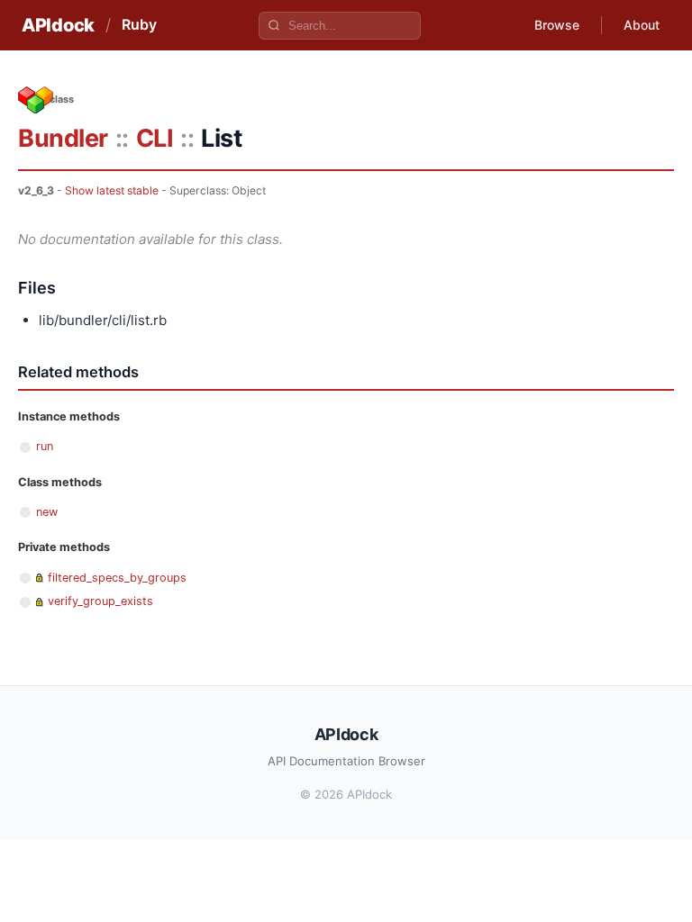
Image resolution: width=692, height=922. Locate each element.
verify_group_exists (100, 601)
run (44, 446)
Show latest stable (112, 190)
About (642, 24)
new (47, 512)
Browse (556, 24)
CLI (155, 138)
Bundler (63, 138)
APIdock (58, 25)
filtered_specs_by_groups (117, 577)
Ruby (139, 24)
